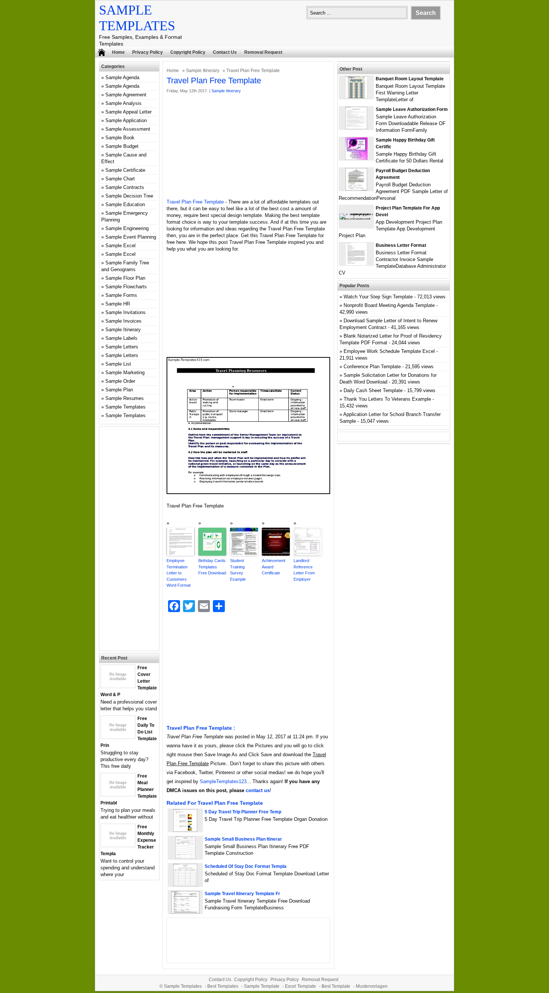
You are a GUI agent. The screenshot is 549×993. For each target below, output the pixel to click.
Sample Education (125, 204)
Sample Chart (120, 178)
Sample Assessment (127, 129)
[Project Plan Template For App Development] (356, 219)
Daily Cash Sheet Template (373, 390)
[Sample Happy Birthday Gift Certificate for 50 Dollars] (356, 158)
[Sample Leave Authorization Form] (356, 127)
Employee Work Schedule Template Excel (389, 351)
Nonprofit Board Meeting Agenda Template (389, 305)
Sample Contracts (124, 187)
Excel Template (300, 986)
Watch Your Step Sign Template (378, 297)
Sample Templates (125, 407)
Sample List (118, 364)
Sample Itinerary (202, 70)
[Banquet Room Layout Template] (356, 97)
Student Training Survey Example (238, 569)
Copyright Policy (187, 52)
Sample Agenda (122, 77)
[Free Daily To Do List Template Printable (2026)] (118, 736)
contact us (258, 790)
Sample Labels (121, 338)
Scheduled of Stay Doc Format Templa (245, 866)
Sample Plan (119, 389)
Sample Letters (121, 347)
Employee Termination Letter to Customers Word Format (178, 572)
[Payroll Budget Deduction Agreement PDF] (356, 189)
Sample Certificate (125, 170)
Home (118, 52)
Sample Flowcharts (126, 286)
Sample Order (120, 381)
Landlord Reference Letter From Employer (304, 569)
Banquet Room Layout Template (410, 78)
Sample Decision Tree (129, 196)
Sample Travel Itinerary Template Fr (242, 893)
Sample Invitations (125, 312)
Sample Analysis (123, 103)
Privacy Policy (147, 52)
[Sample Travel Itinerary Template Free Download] (185, 912)
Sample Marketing (125, 372)
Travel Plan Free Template (195, 202)
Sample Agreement (125, 94)
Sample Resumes (124, 398)
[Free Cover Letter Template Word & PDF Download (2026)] (118, 686)
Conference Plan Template (372, 366)
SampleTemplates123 (223, 781)
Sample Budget (122, 146)
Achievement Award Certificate (273, 566)
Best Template (336, 986)
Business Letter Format (401, 245)
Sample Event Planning (130, 237)
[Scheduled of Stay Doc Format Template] (185, 884)
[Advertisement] (248, 146)
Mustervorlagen (372, 986)
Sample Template (261, 986)
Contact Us (225, 52)
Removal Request (263, 52)
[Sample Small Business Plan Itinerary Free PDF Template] (185, 857)
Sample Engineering (127, 228)
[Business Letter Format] (356, 263)
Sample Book (119, 137)
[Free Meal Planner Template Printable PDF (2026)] (118, 794)
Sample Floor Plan (125, 278)
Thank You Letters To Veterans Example (387, 399)
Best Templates (222, 986)
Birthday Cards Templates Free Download (212, 566)
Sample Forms (121, 295)
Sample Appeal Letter (128, 112)
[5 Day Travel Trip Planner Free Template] (185, 830)
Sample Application (126, 120)
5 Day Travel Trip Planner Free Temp (243, 811)
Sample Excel (120, 245)
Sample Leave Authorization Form (412, 109)
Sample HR (117, 304)
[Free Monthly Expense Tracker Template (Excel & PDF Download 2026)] (118, 845)
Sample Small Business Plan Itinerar (243, 839)
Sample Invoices (123, 321)
